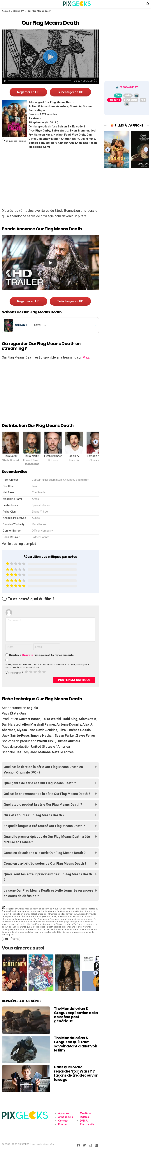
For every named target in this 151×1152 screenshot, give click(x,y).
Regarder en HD (28, 92)
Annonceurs (65, 1116)
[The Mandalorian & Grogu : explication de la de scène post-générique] (26, 1020)
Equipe (62, 1124)
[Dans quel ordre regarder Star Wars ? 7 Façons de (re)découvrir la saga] (26, 1078)
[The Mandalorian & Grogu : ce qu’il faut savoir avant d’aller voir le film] (26, 1049)
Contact (63, 1120)
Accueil (6, 11)
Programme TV (129, 87)
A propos (63, 1113)
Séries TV (18, 11)
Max (85, 357)
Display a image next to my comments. (41, 655)
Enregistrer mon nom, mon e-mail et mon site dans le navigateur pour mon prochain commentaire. (47, 666)
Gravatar (28, 655)
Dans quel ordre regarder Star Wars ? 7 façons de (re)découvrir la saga (76, 1073)
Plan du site (87, 1124)
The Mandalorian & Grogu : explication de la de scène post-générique (76, 1015)
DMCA (83, 1120)
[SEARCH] (147, 4)
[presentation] (95, 442)
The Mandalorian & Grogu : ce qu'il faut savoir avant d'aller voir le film (75, 1044)
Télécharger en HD (70, 92)
